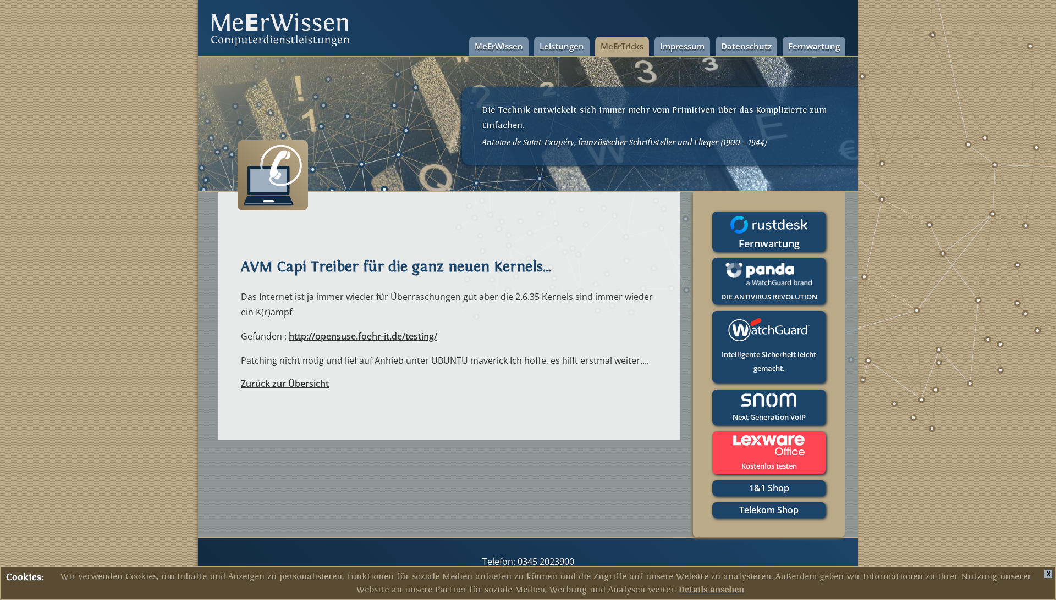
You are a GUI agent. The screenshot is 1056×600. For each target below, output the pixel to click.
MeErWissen (499, 46)
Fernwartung (814, 46)
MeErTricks (622, 46)
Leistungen (562, 46)
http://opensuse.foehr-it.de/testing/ (363, 336)
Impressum (682, 46)
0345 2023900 (544, 561)
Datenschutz (746, 46)
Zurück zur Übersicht (285, 383)
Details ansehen (711, 590)
